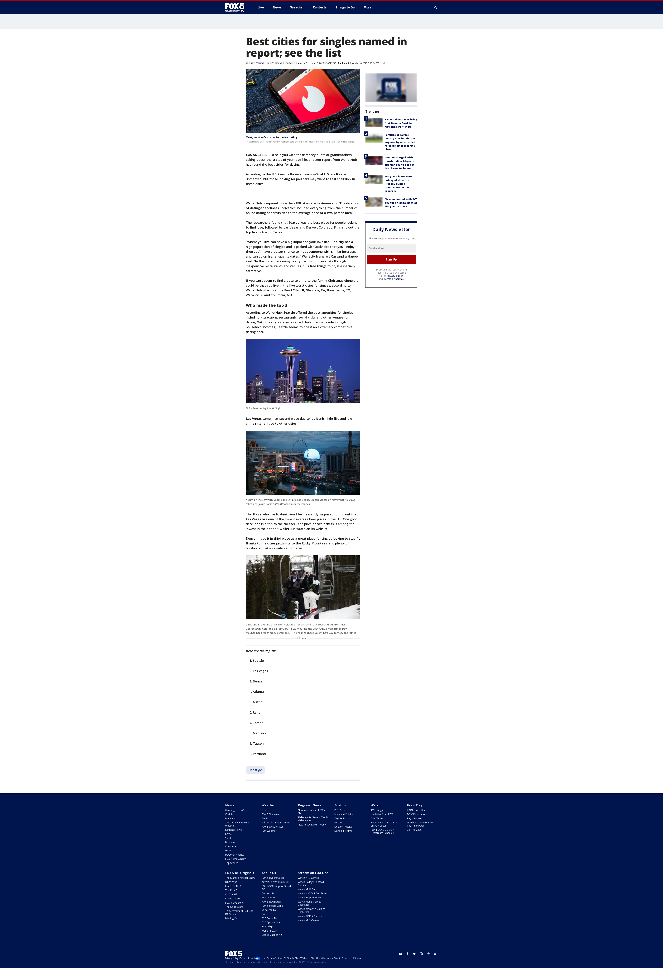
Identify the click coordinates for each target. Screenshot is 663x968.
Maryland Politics (343, 814)
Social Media (269, 910)
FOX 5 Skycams (270, 814)
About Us (269, 873)
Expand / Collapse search (436, 7)
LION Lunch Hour (416, 810)
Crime (228, 834)
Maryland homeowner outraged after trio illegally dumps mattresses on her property (399, 184)
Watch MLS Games (308, 920)
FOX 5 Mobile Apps (272, 905)
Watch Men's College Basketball (309, 903)
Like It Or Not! (233, 886)
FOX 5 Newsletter (271, 901)
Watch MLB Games (309, 889)
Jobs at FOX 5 (269, 930)
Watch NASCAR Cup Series (313, 893)
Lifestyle (289, 62)
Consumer (231, 846)
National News (233, 829)
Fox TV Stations (274, 62)
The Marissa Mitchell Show (240, 877)
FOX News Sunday (235, 858)
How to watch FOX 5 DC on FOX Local (384, 824)
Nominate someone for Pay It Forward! (420, 824)
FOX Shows (377, 818)
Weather (268, 805)
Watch (376, 805)
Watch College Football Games (311, 883)
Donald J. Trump (343, 830)
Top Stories (231, 863)
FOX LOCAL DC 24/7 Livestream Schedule (382, 831)
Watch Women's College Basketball (311, 910)
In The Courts (232, 898)
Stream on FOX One (313, 873)
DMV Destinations (417, 814)
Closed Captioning (272, 934)
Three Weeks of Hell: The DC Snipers (239, 912)
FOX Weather (269, 830)
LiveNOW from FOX (382, 814)
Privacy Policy (395, 275)
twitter (414, 954)
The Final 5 (231, 890)
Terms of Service (393, 279)
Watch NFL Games (308, 877)
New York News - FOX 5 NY (311, 811)
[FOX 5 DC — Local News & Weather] (236, 7)
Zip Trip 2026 (414, 829)
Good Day (414, 805)
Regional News (309, 805)
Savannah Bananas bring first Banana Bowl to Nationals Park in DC (401, 123)
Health (228, 850)
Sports (228, 838)
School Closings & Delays (276, 822)
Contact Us (268, 893)
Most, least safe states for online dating (271, 137)
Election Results (343, 826)
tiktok (428, 954)
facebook (407, 954)
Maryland (230, 818)
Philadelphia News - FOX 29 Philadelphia (313, 819)
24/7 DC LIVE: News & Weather (237, 824)
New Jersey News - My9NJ (312, 824)
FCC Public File (270, 918)
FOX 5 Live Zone (234, 902)
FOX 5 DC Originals (239, 873)
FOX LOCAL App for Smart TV (276, 887)
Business (230, 842)
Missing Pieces (233, 918)
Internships (268, 926)
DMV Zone (231, 882)
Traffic (265, 818)
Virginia (229, 814)
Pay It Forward (415, 818)
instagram (421, 954)
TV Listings (377, 810)
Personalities (269, 897)
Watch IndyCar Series (309, 897)
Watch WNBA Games (310, 916)
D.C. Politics (340, 810)
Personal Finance (234, 854)
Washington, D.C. (234, 810)
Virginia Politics (342, 818)
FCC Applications (271, 922)
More (368, 7)
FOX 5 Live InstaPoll (273, 877)
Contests (267, 914)
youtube (400, 954)
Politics (340, 805)
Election (338, 822)
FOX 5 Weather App (273, 826)
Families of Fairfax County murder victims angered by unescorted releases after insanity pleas (400, 142)
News (229, 805)
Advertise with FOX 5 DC (275, 882)
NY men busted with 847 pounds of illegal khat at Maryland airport (401, 202)
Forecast (266, 810)
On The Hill (231, 894)
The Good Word (234, 906)
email (435, 954)
